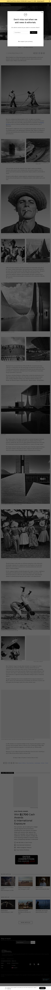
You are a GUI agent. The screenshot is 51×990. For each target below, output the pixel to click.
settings (9, 988)
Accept (42, 988)
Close (42, 12)
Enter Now (40, 1)
